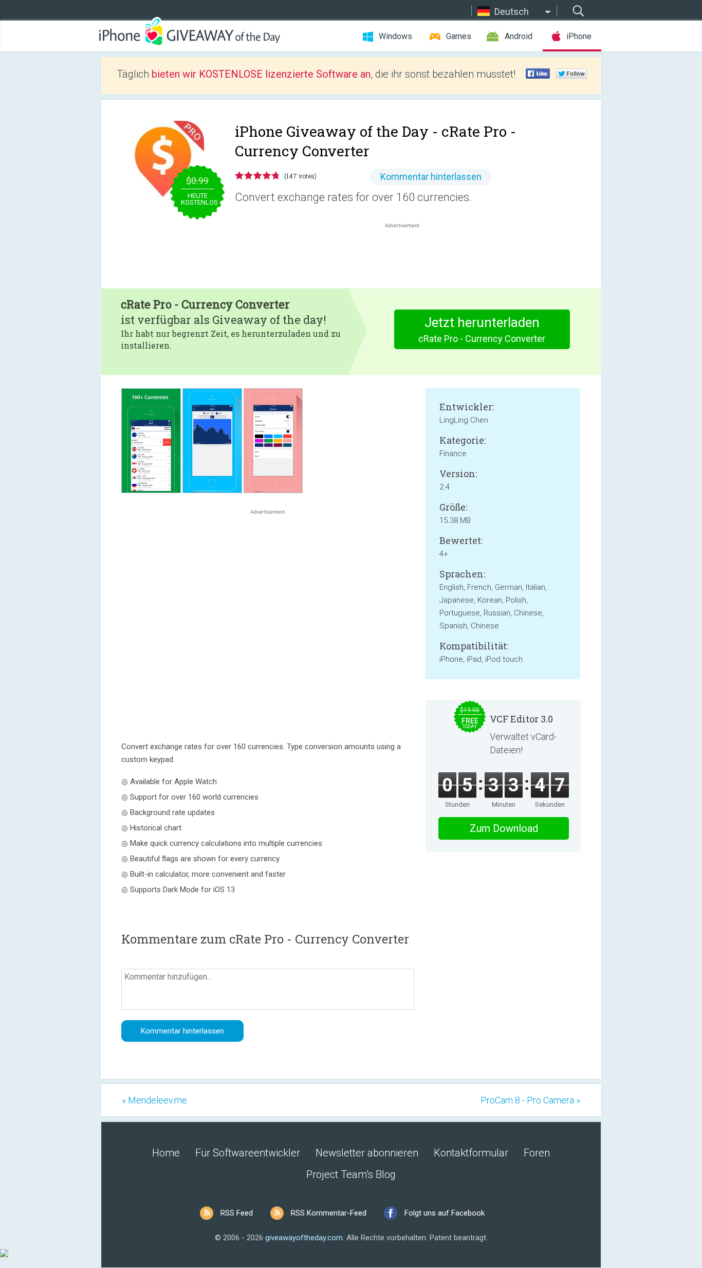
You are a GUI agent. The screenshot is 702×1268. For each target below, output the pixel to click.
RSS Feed (236, 1213)
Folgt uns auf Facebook (444, 1213)
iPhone (579, 36)
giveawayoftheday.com (304, 1237)
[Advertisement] (407, 255)
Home (166, 1153)
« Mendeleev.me (154, 1100)
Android (518, 36)
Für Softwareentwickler (247, 1153)
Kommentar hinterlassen (431, 176)
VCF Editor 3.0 (521, 719)
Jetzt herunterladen (481, 329)
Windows (395, 36)
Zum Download (504, 828)
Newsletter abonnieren (367, 1153)
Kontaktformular (471, 1153)
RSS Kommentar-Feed (328, 1213)
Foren (537, 1153)
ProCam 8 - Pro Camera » (530, 1100)
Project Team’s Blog (351, 1174)
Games (458, 36)
